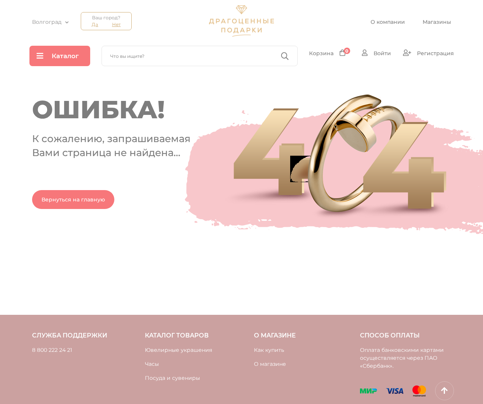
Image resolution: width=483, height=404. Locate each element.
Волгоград (47, 22)
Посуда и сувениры (172, 378)
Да (95, 24)
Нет (116, 24)
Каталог (65, 56)
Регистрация (434, 53)
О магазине (270, 364)
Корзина (329, 53)
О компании (388, 22)
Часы (152, 364)
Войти (381, 53)
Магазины (437, 22)
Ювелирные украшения (178, 350)
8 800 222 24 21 (52, 350)
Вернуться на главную (73, 199)
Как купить (269, 350)
